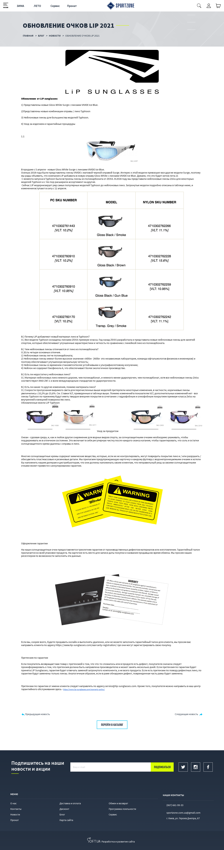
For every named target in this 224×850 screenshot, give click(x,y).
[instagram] (195, 767)
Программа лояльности (122, 808)
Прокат (72, 6)
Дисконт (64, 808)
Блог (62, 814)
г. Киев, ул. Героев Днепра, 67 (183, 818)
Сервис (55, 6)
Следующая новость (186, 714)
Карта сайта (66, 820)
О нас (13, 803)
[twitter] (183, 767)
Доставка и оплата (70, 803)
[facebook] (208, 767)
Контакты (15, 808)
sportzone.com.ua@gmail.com (183, 812)
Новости (15, 814)
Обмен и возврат (118, 803)
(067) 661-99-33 (174, 805)
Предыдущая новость (37, 714)
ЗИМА (20, 6)
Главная (28, 35)
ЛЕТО (37, 6)
